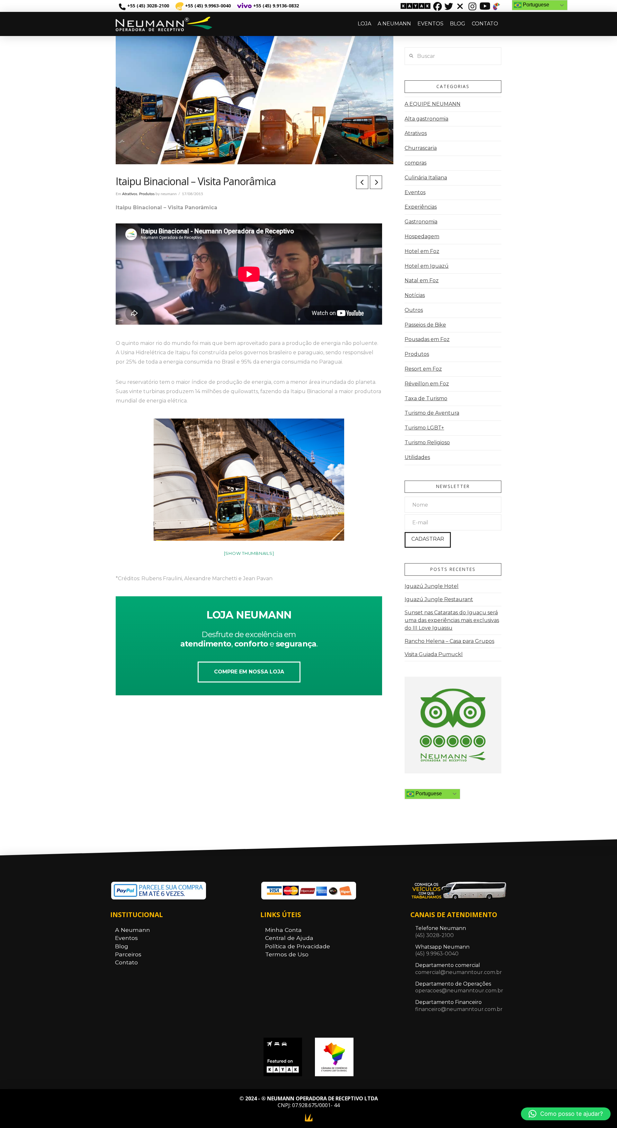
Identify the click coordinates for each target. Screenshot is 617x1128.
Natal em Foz (422, 280)
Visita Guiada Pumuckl (434, 654)
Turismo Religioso (427, 442)
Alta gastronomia (426, 119)
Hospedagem (422, 236)
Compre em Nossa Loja (249, 672)
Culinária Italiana (426, 178)
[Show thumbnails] (249, 553)
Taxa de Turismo (426, 398)
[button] (566, 1113)
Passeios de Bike (425, 325)
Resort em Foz (423, 369)
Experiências (421, 207)
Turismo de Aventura (432, 413)
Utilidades (417, 457)
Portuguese (428, 793)
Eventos (415, 192)
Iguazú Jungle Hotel (432, 586)
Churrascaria (421, 148)
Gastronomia (421, 222)
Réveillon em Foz (427, 384)
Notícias (415, 295)
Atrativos (129, 194)
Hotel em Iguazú (427, 266)
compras (415, 163)
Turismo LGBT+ (424, 428)
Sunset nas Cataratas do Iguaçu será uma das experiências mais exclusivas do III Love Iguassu (452, 620)
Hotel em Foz (422, 251)
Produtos (147, 194)
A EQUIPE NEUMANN (433, 104)
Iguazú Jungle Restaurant (439, 599)
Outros (414, 310)
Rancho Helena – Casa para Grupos (449, 641)
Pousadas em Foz (427, 339)
